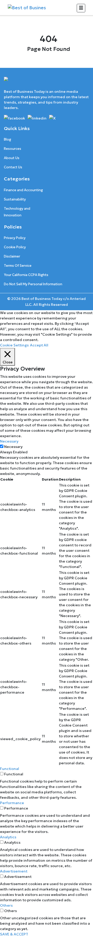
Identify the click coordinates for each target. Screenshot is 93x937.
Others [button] (6, 905)
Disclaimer (12, 256)
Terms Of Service (18, 265)
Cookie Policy (15, 247)
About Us (11, 158)
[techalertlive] (15, 117)
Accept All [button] (39, 345)
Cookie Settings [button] (14, 345)
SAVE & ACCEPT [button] (14, 934)
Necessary (13, 446)
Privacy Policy (15, 238)
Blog (7, 139)
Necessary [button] (9, 441)
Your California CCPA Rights (26, 275)
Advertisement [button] (13, 871)
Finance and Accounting (23, 190)
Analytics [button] (8, 837)
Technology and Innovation (17, 211)
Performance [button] (12, 803)
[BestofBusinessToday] (25, 82)
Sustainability (15, 199)
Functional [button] (9, 768)
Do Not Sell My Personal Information (33, 284)
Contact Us (13, 167)
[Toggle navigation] (81, 8)
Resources (12, 148)
